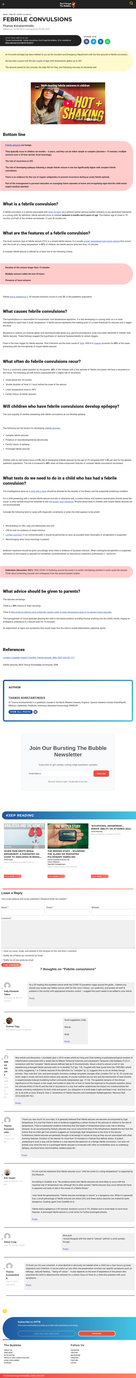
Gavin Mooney (97, 831)
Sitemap (7, 1363)
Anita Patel (8, 860)
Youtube (74, 1360)
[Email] (35, 712)
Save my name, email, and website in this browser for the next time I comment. (40, 951)
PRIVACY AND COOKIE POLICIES (16, 1358)
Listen (73, 1363)
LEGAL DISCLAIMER (11, 1360)
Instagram (75, 1355)
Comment (6, 918)
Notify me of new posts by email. (19, 960)
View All (12, 14)
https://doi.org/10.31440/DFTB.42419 (19, 43)
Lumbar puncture (14, 535)
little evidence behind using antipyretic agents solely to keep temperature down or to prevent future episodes (61, 612)
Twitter (74, 1353)
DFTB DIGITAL (9, 1355)
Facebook (75, 1350)
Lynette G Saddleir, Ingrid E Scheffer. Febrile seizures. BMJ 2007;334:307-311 (39, 657)
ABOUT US (8, 1350)
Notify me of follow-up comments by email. (23, 955)
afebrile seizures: (53, 428)
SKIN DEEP (8, 1353)
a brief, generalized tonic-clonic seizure (102, 241)
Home (5, 14)
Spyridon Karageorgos (56, 864)
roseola (97, 343)
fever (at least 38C (56, 212)
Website (95, 907)
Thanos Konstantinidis (18, 25)
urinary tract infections (63, 501)
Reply (32, 998)
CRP (52, 526)
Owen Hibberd (53, 862)
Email (49, 907)
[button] (86, 41)
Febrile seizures (13, 145)
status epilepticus (18, 297)
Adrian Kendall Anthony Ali (58, 860)
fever (82, 343)
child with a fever (38, 491)
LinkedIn (74, 1358)
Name (4, 907)
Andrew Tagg (12, 1026)
